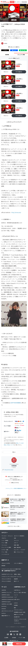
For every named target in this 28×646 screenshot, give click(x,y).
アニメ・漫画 (4, 542)
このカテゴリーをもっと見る (13, 526)
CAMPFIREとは (17, 590)
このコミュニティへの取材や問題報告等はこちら (15, 488)
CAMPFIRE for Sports (6, 601)
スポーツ (16, 542)
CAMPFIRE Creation (6, 594)
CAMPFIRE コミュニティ (7, 592)
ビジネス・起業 (5, 549)
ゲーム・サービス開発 (6, 547)
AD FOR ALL (4, 606)
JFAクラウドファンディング (7, 611)
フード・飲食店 (5, 540)
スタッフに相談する (18, 563)
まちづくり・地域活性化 (19, 535)
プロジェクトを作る (6, 563)
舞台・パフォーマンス (18, 552)
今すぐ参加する (19, 71)
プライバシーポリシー (18, 610)
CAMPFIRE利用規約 (15, 403)
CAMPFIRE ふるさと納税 (7, 604)
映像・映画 (16, 545)
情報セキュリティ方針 (18, 614)
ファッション (4, 545)
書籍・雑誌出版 (17, 547)
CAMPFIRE (4, 590)
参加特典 (7, 54)
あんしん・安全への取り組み (20, 592)
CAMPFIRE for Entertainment (8, 599)
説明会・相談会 (17, 574)
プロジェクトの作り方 (6, 579)
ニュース (16, 594)
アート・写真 (4, 552)
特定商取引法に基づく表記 (19, 612)
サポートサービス (17, 576)
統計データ (16, 581)
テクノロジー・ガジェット (7, 535)
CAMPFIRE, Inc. (14, 640)
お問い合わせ (17, 599)
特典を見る (19, 644)
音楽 (15, 538)
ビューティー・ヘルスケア (19, 549)
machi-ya (4, 613)
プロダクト (4, 538)
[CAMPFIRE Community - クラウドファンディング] (5, 2)
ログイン (19, 2)
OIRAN (5, 43)
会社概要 (6, 637)
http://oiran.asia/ (16, 212)
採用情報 (14, 637)
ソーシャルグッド (5, 554)
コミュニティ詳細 (21, 54)
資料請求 (12, 1)
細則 (15, 607)
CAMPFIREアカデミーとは (7, 574)
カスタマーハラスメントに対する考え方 (20, 619)
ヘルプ (15, 597)
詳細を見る (6, 71)
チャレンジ (16, 540)
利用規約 (16, 605)
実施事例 (16, 579)
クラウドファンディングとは (8, 576)
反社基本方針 (17, 616)
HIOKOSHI (4, 608)
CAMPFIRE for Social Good (7, 597)
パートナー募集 (22, 637)
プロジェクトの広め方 (6, 581)
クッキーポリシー (17, 623)
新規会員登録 (24, 2)
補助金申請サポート (6, 615)
